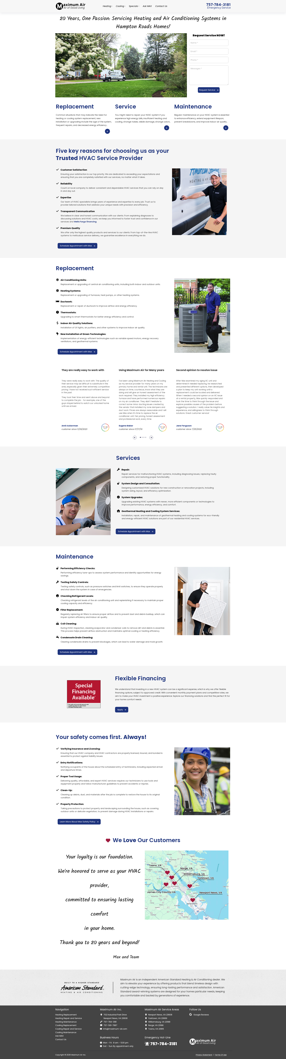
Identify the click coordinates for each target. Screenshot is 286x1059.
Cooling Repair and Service (68, 1029)
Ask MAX (147, 6)
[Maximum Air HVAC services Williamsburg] (71, 6)
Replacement (75, 107)
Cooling (120, 6)
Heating (107, 6)
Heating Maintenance (66, 1022)
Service (125, 107)
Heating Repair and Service (68, 1018)
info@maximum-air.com (115, 1029)
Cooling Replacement (65, 1025)
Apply (120, 709)
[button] (140, 437)
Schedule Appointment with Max (76, 245)
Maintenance (193, 107)
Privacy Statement (204, 1055)
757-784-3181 (218, 4)
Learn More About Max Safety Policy (77, 821)
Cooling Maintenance (65, 1032)
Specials (133, 6)
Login (229, 1055)
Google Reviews (201, 1014)
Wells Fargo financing (85, 221)
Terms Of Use (221, 1055)
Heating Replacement (66, 1014)
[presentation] (135, 437)
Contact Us (161, 6)
